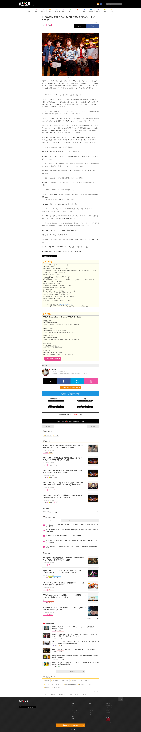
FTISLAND (48, 435)
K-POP (56, 435)
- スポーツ (74, 716)
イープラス (45, 694)
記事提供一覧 (109, 706)
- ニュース (91, 706)
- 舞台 (73, 706)
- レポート (91, 710)
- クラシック (74, 710)
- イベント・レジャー (76, 708)
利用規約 (108, 712)
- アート (73, 714)
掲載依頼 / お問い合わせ (111, 708)
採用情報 (108, 710)
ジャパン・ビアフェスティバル (53, 684)
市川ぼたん (74, 680)
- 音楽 (73, 703)
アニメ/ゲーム (57, 687)
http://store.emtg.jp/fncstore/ (66, 304)
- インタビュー (92, 708)
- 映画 (73, 718)
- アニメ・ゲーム (75, 712)
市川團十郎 (55, 680)
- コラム (90, 712)
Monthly (89, 521)
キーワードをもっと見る (91, 691)
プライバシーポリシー (111, 714)
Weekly (70, 521)
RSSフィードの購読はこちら (71, 387)
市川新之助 (65, 680)
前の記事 (48, 426)
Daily (51, 521)
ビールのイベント (85, 680)
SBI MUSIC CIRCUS (70, 684)
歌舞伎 (47, 680)
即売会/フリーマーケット (85, 684)
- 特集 (90, 714)
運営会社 (108, 703)
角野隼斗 (47, 687)
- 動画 (90, 703)
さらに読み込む (70, 671)
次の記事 (93, 426)
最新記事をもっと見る (91, 618)
